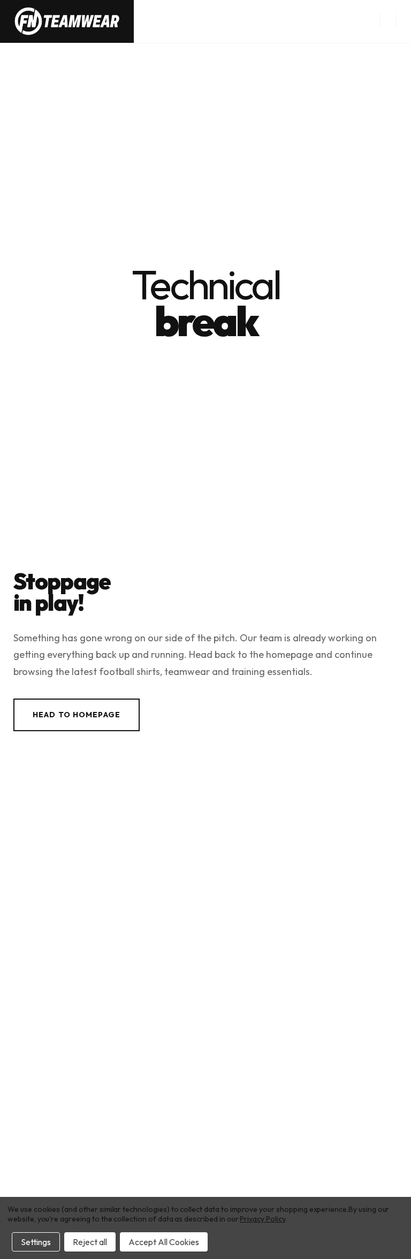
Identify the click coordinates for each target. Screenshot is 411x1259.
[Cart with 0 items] (403, 21)
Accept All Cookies (163, 1242)
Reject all (90, 1242)
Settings (36, 1242)
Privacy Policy (262, 1219)
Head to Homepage (76, 714)
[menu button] (387, 21)
